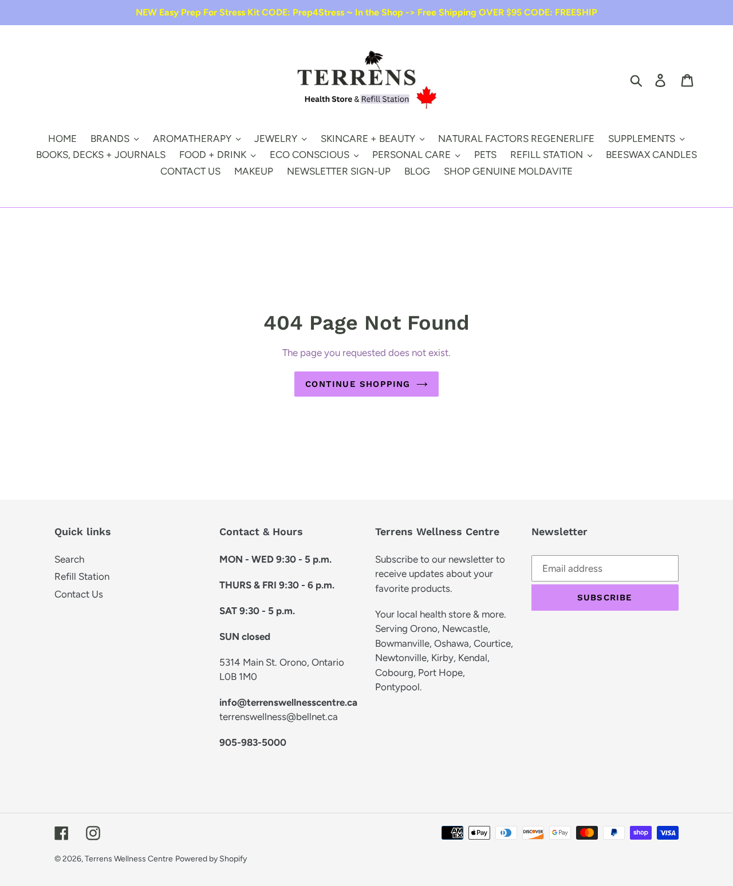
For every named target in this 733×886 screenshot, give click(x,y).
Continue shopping (357, 384)
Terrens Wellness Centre (129, 859)
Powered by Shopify (211, 859)
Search (69, 559)
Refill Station (81, 576)
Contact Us (78, 594)
